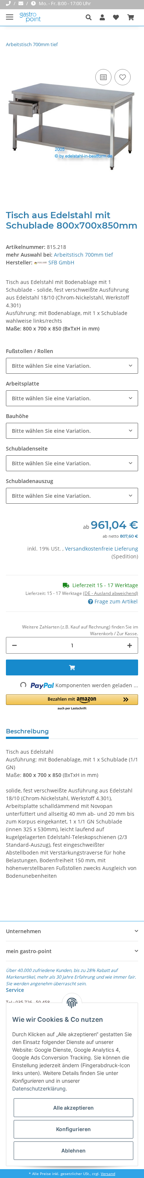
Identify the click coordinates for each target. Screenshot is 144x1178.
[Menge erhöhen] (129, 645)
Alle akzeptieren (73, 1108)
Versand (108, 1173)
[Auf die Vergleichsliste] (103, 77)
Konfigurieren (73, 1129)
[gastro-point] (30, 17)
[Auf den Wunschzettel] (122, 77)
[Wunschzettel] (116, 17)
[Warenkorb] (130, 17)
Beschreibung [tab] (27, 731)
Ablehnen (73, 1150)
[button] (91, 17)
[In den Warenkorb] (72, 667)
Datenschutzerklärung (39, 1088)
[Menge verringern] (14, 645)
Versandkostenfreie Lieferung (101, 548)
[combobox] (72, 366)
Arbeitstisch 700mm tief (83, 254)
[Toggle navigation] (9, 13)
